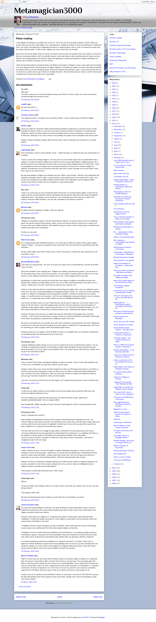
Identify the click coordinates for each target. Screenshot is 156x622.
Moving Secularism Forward (124, 257)
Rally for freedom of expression (121, 446)
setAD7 (24, 104)
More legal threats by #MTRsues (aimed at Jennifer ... (122, 404)
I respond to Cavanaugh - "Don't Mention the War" (123, 383)
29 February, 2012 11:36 (30, 407)
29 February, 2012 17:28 (30, 443)
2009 (114, 474)
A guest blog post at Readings (121, 317)
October (117, 132)
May (116, 148)
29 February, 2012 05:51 (30, 145)
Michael (24, 207)
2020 (114, 102)
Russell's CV (114, 42)
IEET (111, 64)
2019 (114, 105)
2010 (114, 471)
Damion (24, 126)
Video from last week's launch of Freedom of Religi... (122, 414)
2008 (114, 477)
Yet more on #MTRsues (122, 460)
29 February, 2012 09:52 (30, 257)
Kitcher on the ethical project (124, 237)
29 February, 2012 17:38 (30, 474)
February (117, 157)
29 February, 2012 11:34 (30, 383)
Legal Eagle (25, 150)
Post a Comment (25, 586)
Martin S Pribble (27, 556)
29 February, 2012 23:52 (30, 551)
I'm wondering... (119, 209)
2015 (114, 117)
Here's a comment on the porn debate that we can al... (123, 362)
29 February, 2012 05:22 (30, 121)
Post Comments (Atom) (64, 603)
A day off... (117, 419)
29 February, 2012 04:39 (30, 99)
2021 (114, 99)
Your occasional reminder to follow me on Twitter (124, 218)
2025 (114, 86)
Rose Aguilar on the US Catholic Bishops (122, 193)
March (116, 154)
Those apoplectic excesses (123, 325)
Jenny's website (115, 57)
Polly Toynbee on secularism (124, 260)
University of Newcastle (118, 60)
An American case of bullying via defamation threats (124, 291)
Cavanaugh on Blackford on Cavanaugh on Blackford (124, 253)
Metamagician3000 (48, 10)
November (118, 129)
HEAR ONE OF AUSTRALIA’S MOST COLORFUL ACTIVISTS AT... (123, 305)
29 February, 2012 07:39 (30, 185)
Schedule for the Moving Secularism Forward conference (122, 199)
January (117, 464)
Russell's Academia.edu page (120, 45)
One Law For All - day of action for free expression (124, 393)
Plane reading (119, 170)
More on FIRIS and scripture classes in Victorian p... (124, 346)
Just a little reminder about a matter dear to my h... (124, 161)
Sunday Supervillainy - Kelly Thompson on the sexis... (124, 181)
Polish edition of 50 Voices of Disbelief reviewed (124, 368)
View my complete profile (23, 28)
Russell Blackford (31, 17)
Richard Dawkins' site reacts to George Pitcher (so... (124, 441)
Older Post (97, 597)
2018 (114, 108)
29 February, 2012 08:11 (30, 202)
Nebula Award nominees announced (122, 248)
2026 (114, 83)
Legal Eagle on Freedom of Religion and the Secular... (124, 388)
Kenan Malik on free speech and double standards (124, 223)
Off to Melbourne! (120, 454)
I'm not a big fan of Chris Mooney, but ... (122, 166)
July (115, 142)
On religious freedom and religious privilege (123, 276)
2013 (114, 120)
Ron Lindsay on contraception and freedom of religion (124, 242)
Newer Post (21, 597)
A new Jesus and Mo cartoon (124, 321)
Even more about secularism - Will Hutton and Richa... (124, 271)
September (118, 136)
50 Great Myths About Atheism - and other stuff (123, 329)
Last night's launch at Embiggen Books (121, 436)
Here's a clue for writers (122, 457)
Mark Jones (25, 240)
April (116, 151)
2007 (114, 480)
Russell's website (116, 38)
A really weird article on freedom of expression (123, 334)
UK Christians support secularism (121, 286)
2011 (114, 468)
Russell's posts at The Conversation (123, 49)
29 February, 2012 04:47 (30, 110)
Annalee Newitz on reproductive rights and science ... (123, 187)
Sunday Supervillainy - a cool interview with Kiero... (124, 351)
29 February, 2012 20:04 (30, 500)
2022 (114, 95)
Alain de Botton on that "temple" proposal (122, 426)
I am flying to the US (121, 176)
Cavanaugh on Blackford (122, 422)
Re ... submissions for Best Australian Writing (123, 233)
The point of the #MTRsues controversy (123, 398)
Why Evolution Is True (117, 71)
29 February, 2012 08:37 (30, 213)
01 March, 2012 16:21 (29, 582)
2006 (114, 483)
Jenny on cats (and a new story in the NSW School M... (123, 297)
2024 (114, 89)
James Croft (25, 447)
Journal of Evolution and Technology (123, 68)
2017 (114, 111)
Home (59, 597)
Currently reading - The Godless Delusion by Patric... (122, 340)
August (117, 139)
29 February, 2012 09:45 (30, 235)
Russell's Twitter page (117, 53)
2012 (114, 123)
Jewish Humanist (27, 505)
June (116, 145)
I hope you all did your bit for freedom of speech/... (124, 356)
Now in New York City (121, 173)
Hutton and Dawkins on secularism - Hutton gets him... (123, 265)
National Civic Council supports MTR (121, 213)
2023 (114, 92)
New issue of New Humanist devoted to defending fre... (124, 312)
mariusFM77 (84, 617)
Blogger (102, 617)
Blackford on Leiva (120, 409)
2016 (114, 114)
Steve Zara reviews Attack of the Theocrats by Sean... (124, 281)
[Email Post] (49, 79)
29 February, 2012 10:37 (30, 355)
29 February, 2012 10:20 (30, 337)
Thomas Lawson (27, 115)
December (118, 126)
